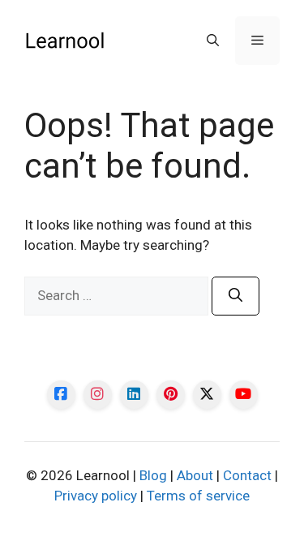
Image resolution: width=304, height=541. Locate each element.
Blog (153, 475)
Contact (247, 475)
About (195, 475)
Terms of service (198, 495)
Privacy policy (95, 495)
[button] (213, 40)
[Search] (235, 296)
